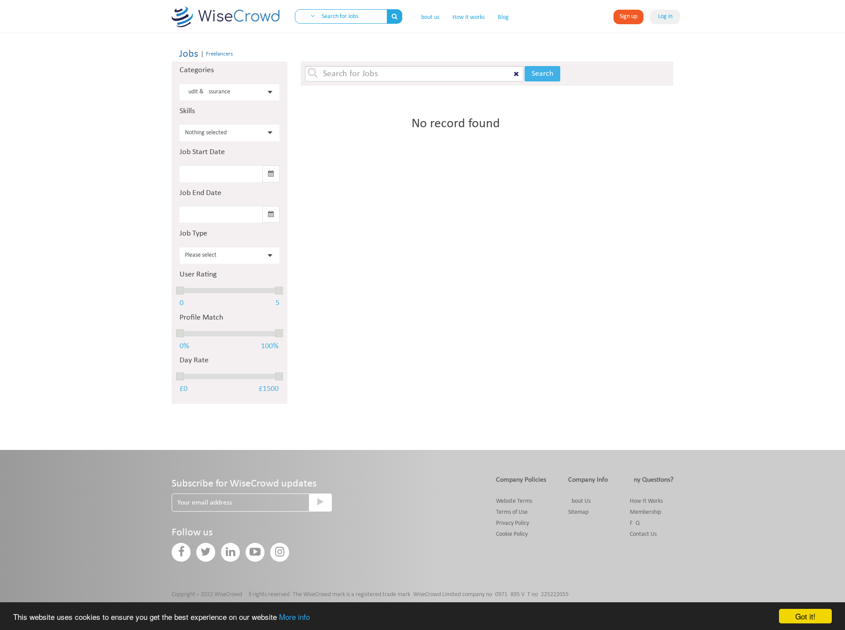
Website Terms (514, 501)
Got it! (805, 616)
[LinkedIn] (230, 552)
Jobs (188, 54)
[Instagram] (279, 552)
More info (294, 616)
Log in (665, 16)
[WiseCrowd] (225, 19)
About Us (579, 501)
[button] (308, 17)
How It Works (646, 501)
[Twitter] (205, 552)
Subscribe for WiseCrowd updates (244, 484)
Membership (645, 512)
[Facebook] (181, 552)
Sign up (628, 16)
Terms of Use (512, 512)
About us (428, 17)
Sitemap (578, 512)
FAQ (634, 523)
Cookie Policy (512, 534)
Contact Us (643, 534)
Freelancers (219, 54)
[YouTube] (255, 552)
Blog (503, 17)
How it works (468, 17)
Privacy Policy (512, 523)
